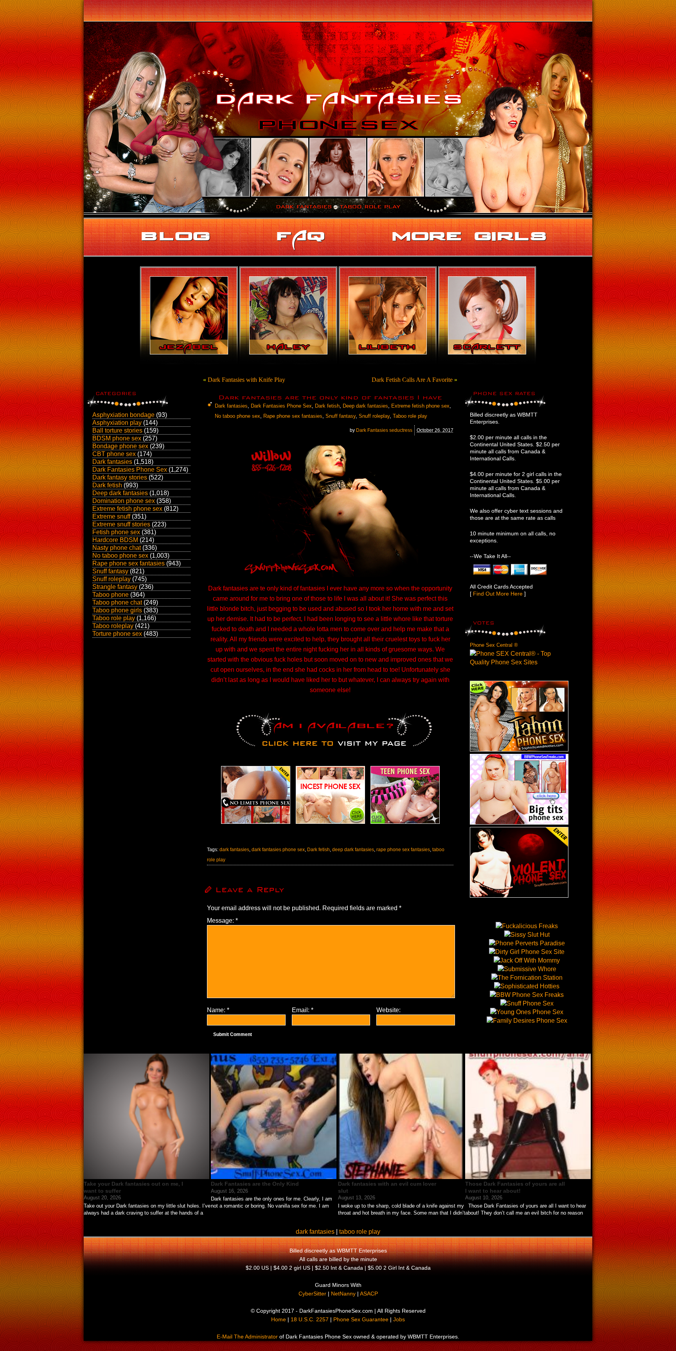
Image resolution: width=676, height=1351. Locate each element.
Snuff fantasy (110, 571)
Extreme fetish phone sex (127, 508)
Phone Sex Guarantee (360, 1319)
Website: (388, 1010)
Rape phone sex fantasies (128, 563)
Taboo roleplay (112, 626)
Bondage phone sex (120, 446)
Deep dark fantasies (120, 493)
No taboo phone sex (120, 555)
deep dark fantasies (353, 849)
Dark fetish (107, 485)
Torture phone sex (117, 633)
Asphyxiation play (117, 422)
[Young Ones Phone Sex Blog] (405, 823)
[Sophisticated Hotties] (519, 749)
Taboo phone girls (117, 610)
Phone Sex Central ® (494, 645)
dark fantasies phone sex (278, 849)
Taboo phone (110, 594)
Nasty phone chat (116, 547)
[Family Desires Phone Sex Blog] (330, 823)
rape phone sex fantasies (403, 849)
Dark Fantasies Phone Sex (129, 469)
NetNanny (343, 1293)
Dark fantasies (112, 461)
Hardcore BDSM (115, 540)
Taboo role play (113, 618)
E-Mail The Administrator (247, 1336)
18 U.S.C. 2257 (310, 1319)
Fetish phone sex (116, 532)
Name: (218, 1010)
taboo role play (359, 1231)
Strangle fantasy (114, 586)
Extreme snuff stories (121, 524)
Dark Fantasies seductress (384, 430)
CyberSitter (312, 1293)
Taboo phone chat (117, 602)
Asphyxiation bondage (123, 415)
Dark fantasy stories (119, 477)
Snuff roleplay (111, 579)
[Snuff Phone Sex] (519, 895)
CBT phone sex (114, 454)
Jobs (399, 1319)
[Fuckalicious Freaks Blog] (255, 823)
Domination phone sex (123, 500)
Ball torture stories (117, 430)
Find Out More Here (498, 594)
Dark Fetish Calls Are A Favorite (412, 379)
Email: (302, 1010)
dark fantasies (234, 849)
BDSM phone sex (116, 438)
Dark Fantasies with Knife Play (246, 379)
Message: (222, 920)
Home (278, 1319)
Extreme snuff (111, 516)
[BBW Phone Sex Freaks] (519, 822)
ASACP (369, 1293)
